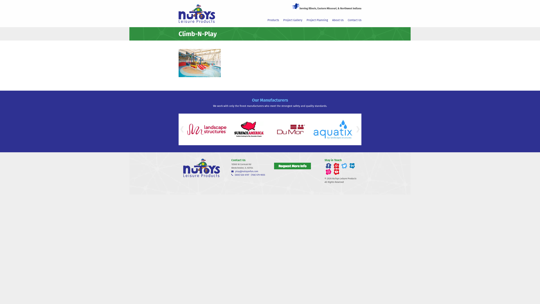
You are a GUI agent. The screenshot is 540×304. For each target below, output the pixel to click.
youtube (336, 172)
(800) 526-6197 (241, 174)
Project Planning (317, 20)
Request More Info (293, 166)
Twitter (344, 166)
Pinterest (336, 166)
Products (273, 20)
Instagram (328, 172)
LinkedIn (352, 166)
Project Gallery (292, 20)
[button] (182, 129)
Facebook (328, 166)
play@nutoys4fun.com (246, 171)
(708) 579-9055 (258, 174)
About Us (338, 20)
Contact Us (354, 20)
